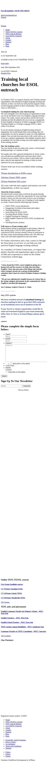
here (20, 257)
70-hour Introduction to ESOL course (16, 173)
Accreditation (10, 744)
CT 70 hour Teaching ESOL (12, 589)
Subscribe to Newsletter (21, 364)
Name (8, 334)
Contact (8, 40)
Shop (7, 46)
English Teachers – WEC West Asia (14, 618)
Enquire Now (6, 73)
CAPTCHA (9, 366)
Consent (8, 370)
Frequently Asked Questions (15, 740)
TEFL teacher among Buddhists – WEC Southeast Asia (22, 627)
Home (7, 30)
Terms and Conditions (13, 746)
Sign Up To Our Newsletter (17, 381)
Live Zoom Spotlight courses (12, 584)
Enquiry (8, 343)
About (7, 38)
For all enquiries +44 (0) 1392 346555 (15, 11)
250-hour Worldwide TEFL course (13, 181)
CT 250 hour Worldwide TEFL (13, 598)
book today (5, 63)
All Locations (6, 636)
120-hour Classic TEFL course (13, 177)
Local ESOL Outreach (13, 36)
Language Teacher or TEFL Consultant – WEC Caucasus (23, 631)
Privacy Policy (10, 742)
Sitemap (8, 748)
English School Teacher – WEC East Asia (17, 622)
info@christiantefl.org (9, 15)
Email (8, 339)
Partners (8, 42)
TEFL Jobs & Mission (13, 34)
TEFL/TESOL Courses (13, 32)
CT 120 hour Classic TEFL (11, 593)
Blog (7, 44)
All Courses (5, 602)
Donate (3, 17)
